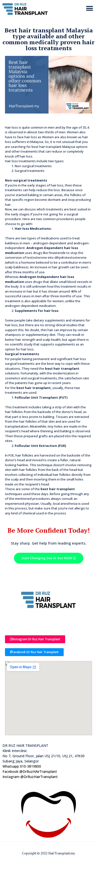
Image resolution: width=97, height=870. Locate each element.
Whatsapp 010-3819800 (21, 766)
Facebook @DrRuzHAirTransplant (29, 771)
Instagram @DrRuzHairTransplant (30, 776)
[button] (89, 8)
